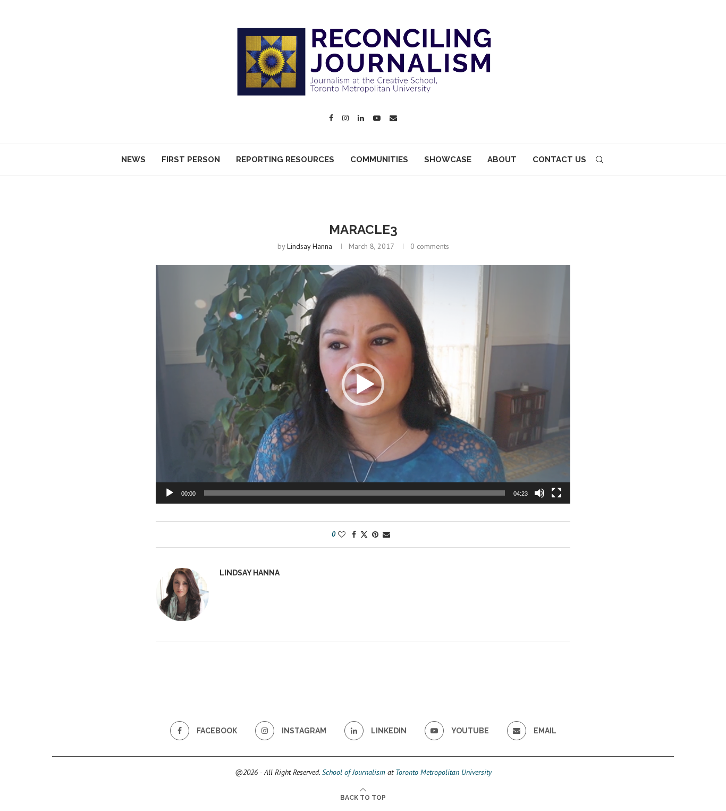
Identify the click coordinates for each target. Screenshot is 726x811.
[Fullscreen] (556, 493)
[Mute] (539, 493)
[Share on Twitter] (364, 534)
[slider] (354, 493)
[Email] (393, 118)
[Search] (599, 159)
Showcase (447, 159)
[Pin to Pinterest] (375, 534)
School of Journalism (353, 772)
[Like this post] (341, 534)
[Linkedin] (361, 118)
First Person (191, 159)
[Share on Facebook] (354, 534)
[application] (363, 384)
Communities (379, 159)
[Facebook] (331, 118)
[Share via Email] (386, 534)
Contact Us (559, 159)
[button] (363, 384)
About (502, 159)
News (133, 159)
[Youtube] (377, 118)
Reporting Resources (285, 159)
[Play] (169, 493)
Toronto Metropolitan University (443, 772)
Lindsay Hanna (309, 246)
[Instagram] (345, 118)
